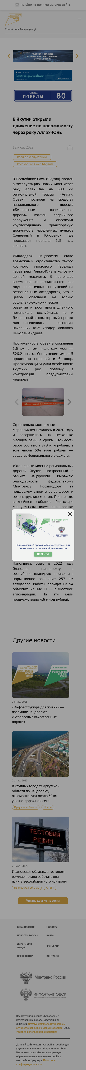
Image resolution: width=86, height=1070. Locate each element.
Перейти (43, 554)
